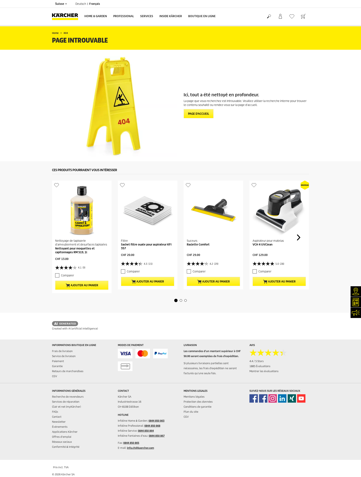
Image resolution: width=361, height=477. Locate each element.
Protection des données (198, 401)
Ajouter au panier (84, 285)
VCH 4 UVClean (262, 244)
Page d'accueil (198, 114)
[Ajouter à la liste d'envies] (56, 185)
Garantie (57, 366)
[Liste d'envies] (291, 16)
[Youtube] (301, 398)
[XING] (292, 398)
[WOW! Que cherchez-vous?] (269, 16)
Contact (56, 416)
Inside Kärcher (170, 16)
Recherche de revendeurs (68, 396)
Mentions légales (194, 396)
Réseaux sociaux (62, 441)
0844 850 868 (152, 425)
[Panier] (303, 16)
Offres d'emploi (61, 436)
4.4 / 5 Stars (256, 361)
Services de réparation (65, 401)
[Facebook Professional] (263, 398)
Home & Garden (95, 16)
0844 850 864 (146, 430)
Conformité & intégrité (65, 446)
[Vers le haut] (350, 469)
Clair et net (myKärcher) (66, 406)
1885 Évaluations (259, 366)
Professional (123, 16)
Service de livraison (64, 356)
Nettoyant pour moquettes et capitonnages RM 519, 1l (75, 250)
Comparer (67, 275)
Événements (59, 426)
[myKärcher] (280, 16)
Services (146, 16)
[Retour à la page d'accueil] (66, 16)
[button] (176, 300)
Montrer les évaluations (263, 371)
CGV (54, 376)
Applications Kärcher (65, 431)
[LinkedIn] (282, 398)
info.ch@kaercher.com (140, 447)
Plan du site (191, 411)
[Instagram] (272, 398)
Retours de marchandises (67, 371)
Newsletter (59, 421)
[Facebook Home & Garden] (253, 398)
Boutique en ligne (202, 16)
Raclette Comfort (198, 244)
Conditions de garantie (197, 406)
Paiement (58, 361)
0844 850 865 (131, 442)
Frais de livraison (62, 351)
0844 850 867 (157, 435)
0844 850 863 (156, 420)
